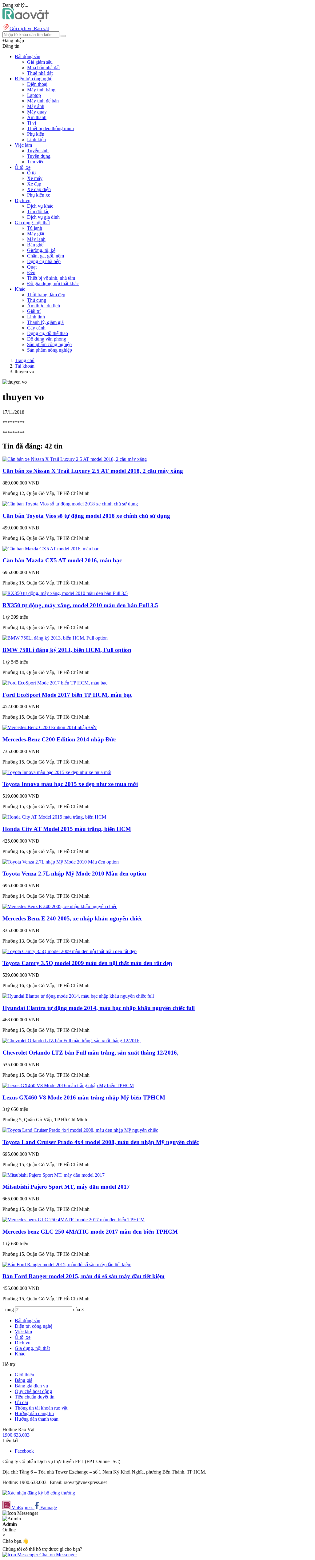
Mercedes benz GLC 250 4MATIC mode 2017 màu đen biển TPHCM (90, 1231)
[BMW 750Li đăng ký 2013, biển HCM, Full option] (55, 637)
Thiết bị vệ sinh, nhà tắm (51, 278)
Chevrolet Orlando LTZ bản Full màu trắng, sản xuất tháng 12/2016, (90, 1052)
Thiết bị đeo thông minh (50, 128)
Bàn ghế (35, 244)
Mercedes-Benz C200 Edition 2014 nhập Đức (59, 739)
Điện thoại (37, 84)
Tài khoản (24, 366)
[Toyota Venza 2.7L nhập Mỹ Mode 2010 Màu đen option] (60, 861)
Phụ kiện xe (38, 194)
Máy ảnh (35, 106)
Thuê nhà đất (40, 73)
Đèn (31, 272)
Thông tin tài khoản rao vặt (41, 1407)
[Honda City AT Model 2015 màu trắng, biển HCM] (54, 817)
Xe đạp (34, 183)
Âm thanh (36, 117)
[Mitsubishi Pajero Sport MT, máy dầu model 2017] (53, 1175)
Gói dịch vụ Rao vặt (29, 28)
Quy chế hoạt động (33, 1391)
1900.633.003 (16, 1435)
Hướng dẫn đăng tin (34, 1413)
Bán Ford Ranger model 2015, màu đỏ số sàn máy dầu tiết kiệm (83, 1276)
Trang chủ (24, 360)
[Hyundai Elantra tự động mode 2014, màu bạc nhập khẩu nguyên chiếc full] (78, 996)
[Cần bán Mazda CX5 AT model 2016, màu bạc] (50, 548)
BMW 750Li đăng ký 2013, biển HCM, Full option (66, 650)
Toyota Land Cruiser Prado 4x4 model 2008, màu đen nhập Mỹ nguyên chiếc (100, 1142)
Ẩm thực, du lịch (43, 305)
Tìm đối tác (38, 211)
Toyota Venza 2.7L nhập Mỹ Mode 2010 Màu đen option (74, 873)
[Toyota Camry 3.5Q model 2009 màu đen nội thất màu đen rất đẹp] (69, 951)
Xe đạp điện (39, 189)
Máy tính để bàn (43, 100)
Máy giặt (35, 233)
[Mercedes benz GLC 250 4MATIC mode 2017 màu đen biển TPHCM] (73, 1219)
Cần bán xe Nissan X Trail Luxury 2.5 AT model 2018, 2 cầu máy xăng (92, 471)
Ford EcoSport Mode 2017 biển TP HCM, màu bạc (67, 695)
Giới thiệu (24, 1374)
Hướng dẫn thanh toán (36, 1419)
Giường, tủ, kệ (41, 250)
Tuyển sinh (38, 150)
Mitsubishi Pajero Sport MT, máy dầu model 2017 (66, 1186)
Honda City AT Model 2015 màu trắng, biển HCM (66, 829)
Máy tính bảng (41, 89)
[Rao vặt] (25, 20)
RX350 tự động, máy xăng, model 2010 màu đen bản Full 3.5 (80, 605)
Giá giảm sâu (40, 62)
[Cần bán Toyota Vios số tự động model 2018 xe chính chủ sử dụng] (70, 503)
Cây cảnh (36, 327)
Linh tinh (36, 316)
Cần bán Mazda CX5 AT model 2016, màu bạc (62, 560)
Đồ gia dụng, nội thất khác (53, 283)
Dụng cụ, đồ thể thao (47, 333)
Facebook (24, 1451)
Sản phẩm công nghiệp (49, 344)
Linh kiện (36, 139)
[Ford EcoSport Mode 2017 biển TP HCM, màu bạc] (54, 682)
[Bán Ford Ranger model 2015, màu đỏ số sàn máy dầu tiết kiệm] (66, 1264)
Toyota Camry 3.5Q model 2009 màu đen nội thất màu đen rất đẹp (87, 963)
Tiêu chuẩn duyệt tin (34, 1396)
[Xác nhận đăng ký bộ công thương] (38, 1492)
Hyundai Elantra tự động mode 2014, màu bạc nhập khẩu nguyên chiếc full (98, 1008)
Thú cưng (36, 300)
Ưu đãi (21, 1402)
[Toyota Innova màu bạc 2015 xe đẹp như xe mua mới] (56, 772)
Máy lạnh (36, 239)
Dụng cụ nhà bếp (44, 261)
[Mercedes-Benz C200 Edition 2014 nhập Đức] (49, 727)
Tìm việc (35, 161)
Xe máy (34, 178)
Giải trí (34, 311)
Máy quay (37, 111)
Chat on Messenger (57, 1554)
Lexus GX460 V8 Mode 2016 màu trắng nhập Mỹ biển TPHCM (83, 1097)
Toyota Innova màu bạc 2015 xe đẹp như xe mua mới (70, 784)
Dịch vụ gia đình (43, 217)
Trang (8, 1309)
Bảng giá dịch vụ (31, 1385)
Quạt (32, 266)
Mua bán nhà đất (43, 67)
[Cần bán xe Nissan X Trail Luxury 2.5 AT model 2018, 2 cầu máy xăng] (74, 459)
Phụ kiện (35, 134)
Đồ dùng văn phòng (46, 338)
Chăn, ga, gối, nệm (45, 255)
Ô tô (31, 172)
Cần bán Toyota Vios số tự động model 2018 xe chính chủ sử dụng (86, 516)
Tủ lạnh (34, 228)
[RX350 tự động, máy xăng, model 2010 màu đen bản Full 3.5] (65, 593)
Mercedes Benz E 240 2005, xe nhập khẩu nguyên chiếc (72, 918)
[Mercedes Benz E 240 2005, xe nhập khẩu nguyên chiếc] (59, 906)
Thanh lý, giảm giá (45, 322)
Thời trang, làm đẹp (46, 294)
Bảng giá (23, 1380)
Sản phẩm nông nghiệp (49, 350)
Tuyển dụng (38, 156)
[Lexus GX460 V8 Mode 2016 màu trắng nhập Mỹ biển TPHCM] (68, 1085)
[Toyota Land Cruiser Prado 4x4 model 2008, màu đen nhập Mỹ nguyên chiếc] (80, 1130)
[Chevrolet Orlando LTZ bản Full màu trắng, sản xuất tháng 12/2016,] (71, 1040)
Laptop (34, 95)
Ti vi (31, 123)
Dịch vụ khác (40, 206)
